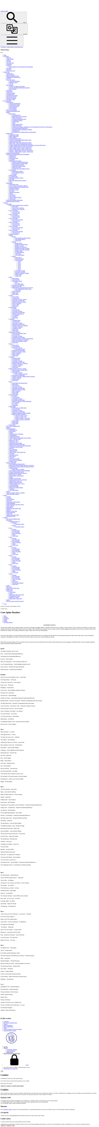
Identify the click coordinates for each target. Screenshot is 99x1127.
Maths (10, 277)
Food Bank (11, 453)
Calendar (8, 496)
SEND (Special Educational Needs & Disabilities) (17, 154)
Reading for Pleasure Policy (21, 244)
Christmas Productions (14, 436)
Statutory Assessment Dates (12, 515)
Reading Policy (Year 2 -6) (15, 481)
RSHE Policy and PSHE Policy (19, 407)
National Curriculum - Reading (22, 249)
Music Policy (15, 384)
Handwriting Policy (19, 259)
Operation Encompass (14, 192)
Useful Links (18, 240)
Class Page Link (16, 213)
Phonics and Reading (11, 462)
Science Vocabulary (16, 303)
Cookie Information (10, 1051)
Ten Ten (11, 83)
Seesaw (8, 491)
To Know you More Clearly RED (17, 86)
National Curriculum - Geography (20, 363)
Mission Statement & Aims (12, 76)
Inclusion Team (12, 155)
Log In (27, 1065)
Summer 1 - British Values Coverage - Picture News (21, 150)
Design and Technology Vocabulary (20, 340)
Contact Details (9, 59)
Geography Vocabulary (17, 364)
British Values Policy (17, 117)
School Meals (9, 507)
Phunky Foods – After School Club (17, 452)
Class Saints (9, 90)
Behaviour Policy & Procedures (19, 116)
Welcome (8, 57)
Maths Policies (15, 278)
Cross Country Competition (15, 460)
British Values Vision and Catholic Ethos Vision (20, 142)
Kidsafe (11, 193)
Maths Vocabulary (16, 291)
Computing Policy (16, 320)
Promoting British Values (15, 138)
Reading (14, 242)
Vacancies (8, 69)
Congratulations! (13, 435)
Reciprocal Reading (13, 486)
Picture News (9, 589)
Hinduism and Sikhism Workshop (17, 444)
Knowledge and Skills (20, 272)
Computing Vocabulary (17, 326)
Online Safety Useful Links (15, 598)
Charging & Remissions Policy (19, 119)
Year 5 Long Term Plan (17, 227)
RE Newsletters (12, 89)
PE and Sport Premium (11, 110)
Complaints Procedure (17, 120)
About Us (8, 60)
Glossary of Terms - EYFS (21, 415)
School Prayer (9, 91)
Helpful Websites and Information (20, 163)
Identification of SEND (17, 171)
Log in (5, 603)
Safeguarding (9, 183)
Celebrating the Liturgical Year (13, 77)
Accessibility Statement (11, 1049)
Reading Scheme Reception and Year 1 (18, 473)
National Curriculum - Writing (22, 273)
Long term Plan (15, 298)
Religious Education (14, 234)
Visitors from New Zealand (15, 443)
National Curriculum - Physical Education (21, 401)
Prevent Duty (12, 194)
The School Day (10, 63)
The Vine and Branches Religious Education (19, 87)
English (11, 235)
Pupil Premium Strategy (14, 104)
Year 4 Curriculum (13, 222)
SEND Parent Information (15, 161)
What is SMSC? (13, 137)
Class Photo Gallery (19, 524)
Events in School (10, 499)
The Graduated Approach (18, 172)
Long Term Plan (16, 211)
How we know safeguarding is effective (18, 185)
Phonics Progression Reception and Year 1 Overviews (21, 465)
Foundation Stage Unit (14, 521)
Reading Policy (18, 243)
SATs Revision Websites (17, 583)
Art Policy (14, 308)
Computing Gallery (16, 328)
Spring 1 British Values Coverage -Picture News (20, 147)
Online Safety (12, 198)
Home (4, 55)
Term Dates (9, 68)
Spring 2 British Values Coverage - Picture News (20, 149)
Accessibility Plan (16, 115)
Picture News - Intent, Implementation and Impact (20, 144)
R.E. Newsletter (15, 532)
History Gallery (15, 354)
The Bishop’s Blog (10, 99)
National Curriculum (17, 286)
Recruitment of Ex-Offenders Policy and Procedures (24, 132)
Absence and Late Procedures (13, 502)
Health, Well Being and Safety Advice (15, 504)
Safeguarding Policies (14, 188)
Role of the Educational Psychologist (17, 180)
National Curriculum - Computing (20, 325)
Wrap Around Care (10, 70)
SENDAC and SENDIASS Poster (20, 162)
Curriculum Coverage (20, 270)
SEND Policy (12, 157)
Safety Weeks (12, 196)
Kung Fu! (11, 448)
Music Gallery (15, 392)
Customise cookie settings (17, 1086)
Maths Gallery (15, 294)
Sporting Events (13, 461)
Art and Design (12, 307)
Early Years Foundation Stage (13, 426)
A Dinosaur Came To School (16, 447)
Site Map (5, 1046)
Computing (11, 319)
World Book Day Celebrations (16, 434)
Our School (6, 56)
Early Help (11, 179)
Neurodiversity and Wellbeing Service (21, 168)
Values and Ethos (10, 74)
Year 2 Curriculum (13, 214)
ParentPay (8, 509)
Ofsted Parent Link (10, 516)
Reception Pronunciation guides (16, 472)
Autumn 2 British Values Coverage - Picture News (20, 146)
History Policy (15, 345)
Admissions (9, 64)
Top (2, 1071)
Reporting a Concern (14, 597)
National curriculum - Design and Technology (22, 338)
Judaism (11, 432)
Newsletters (9, 498)
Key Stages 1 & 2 (19, 283)
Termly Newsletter (16, 533)
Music (10, 381)
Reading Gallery (19, 251)
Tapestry (8, 427)
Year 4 (19, 266)
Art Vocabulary (15, 315)
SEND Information (10, 512)
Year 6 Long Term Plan (17, 231)
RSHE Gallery (15, 421)
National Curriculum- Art (18, 313)
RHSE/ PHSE (12, 406)
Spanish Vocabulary (16, 377)
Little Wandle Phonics (20, 239)
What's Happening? (10, 428)
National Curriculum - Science (19, 302)
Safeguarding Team (13, 184)
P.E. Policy (14, 396)
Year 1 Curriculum (13, 210)
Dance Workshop (13, 449)
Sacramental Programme (12, 95)
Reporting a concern (14, 189)
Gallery (14, 534)
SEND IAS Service (16, 167)
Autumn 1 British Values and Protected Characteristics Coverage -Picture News (27, 145)
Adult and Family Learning (12, 494)
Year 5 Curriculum (13, 226)
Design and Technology (14, 332)
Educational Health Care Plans (16, 178)
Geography (11, 357)
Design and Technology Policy (19, 333)
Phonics (14, 236)
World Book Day (13, 430)
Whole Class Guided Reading (16, 487)
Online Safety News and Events (16, 594)
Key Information (7, 100)
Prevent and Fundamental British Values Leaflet (20, 140)
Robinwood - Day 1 (13, 441)
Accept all (9, 1086)
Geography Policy (16, 358)
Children (5, 517)
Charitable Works (10, 94)
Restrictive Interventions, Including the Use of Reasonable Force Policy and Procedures (32, 127)
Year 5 (19, 268)
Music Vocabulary (16, 390)
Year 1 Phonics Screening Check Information (19, 470)
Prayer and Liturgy (10, 80)
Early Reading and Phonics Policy (23, 238)
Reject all (3, 1086)
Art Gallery (14, 316)
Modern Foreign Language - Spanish (17, 368)
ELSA (10, 181)
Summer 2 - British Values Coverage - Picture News (21, 151)
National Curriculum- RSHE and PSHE (21, 413)
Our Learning (12, 592)
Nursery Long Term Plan (18, 208)
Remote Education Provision (12, 201)
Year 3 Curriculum (13, 218)
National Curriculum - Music (18, 389)
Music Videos (12, 456)
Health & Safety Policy (17, 124)
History (11, 343)
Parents (5, 495)
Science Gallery (15, 304)
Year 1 (19, 262)
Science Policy (15, 296)
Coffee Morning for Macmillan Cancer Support (20, 438)
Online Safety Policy (17, 125)
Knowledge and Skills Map (18, 300)
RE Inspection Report (11, 96)
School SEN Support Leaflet (18, 166)
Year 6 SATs (18, 290)
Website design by (10, 1068)
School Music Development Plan (19, 383)
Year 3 (19, 265)
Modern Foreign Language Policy (20, 370)
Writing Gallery (18, 274)
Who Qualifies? (12, 108)
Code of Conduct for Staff (15, 197)
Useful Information (10, 503)
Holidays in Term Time (11, 511)
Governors (8, 65)
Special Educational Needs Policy (20, 128)
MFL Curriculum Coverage (21, 374)
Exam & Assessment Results (12, 153)
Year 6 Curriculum (13, 230)
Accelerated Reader (19, 252)
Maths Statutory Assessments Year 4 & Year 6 (22, 287)
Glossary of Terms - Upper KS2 (22, 419)
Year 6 (19, 269)
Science (11, 295)
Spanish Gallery (15, 379)
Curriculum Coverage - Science (19, 299)
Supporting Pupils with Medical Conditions (22, 129)
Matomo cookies (8, 1109)
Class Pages (9, 520)
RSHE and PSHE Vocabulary (19, 414)
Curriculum (9, 204)
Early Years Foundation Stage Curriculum (18, 205)
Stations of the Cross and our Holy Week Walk (20, 445)
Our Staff (8, 61)
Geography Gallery (16, 366)
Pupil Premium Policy (14, 106)
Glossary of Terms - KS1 (21, 417)
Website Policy (9, 1052)
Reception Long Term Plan (18, 209)
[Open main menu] (12, 40)
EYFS (13, 123)
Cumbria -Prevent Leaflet (15, 141)
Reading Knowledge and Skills (22, 248)
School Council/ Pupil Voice (12, 588)
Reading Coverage (19, 245)
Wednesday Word (13, 82)
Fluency (11, 477)
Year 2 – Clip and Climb (14, 439)
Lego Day (11, 457)
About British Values (14, 134)
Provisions (14, 174)
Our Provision (12, 170)
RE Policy (8, 78)
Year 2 (19, 264)
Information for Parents (14, 596)
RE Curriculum (9, 85)
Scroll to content (4, 11)
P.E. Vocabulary (15, 402)
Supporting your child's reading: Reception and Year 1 (21, 466)
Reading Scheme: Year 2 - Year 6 (16, 483)
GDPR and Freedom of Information (14, 200)
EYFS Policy (15, 206)
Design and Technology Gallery (19, 341)
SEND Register (12, 175)
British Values (9, 133)
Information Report (13, 158)
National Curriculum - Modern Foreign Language (23, 376)
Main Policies (12, 113)
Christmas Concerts (13, 455)
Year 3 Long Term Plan (17, 219)
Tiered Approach (13, 107)
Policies (8, 112)
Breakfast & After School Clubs (13, 508)
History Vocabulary (16, 353)
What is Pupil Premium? (14, 103)
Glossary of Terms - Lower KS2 (22, 418)
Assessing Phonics (13, 468)
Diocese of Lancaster (11, 98)
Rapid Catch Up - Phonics (18, 469)
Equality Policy (15, 121)
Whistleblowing (15, 130)
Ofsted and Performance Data (13, 111)
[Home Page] (12, 47)
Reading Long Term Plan (21, 247)
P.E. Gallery (15, 404)
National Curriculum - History (19, 351)
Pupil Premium (9, 102)
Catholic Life (6, 72)
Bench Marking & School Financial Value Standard (21, 66)
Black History (12, 431)
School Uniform (10, 505)
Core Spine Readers (19, 255)
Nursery (14, 525)
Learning (5, 202)
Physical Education (13, 394)
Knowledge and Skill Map (18, 285)
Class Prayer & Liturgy (14, 81)
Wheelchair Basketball (14, 458)
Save (13, 1125)
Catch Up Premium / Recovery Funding (15, 492)
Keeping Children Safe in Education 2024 (18, 187)
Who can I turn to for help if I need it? (15, 601)
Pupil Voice (9, 586)
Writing (14, 256)
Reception (14, 522)
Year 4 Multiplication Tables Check (23, 289)
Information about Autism (18, 164)
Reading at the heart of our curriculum (18, 479)
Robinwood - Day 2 (13, 440)
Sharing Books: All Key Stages (16, 475)
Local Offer (12, 159)
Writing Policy (18, 257)
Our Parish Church (10, 93)
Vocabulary (11, 488)
